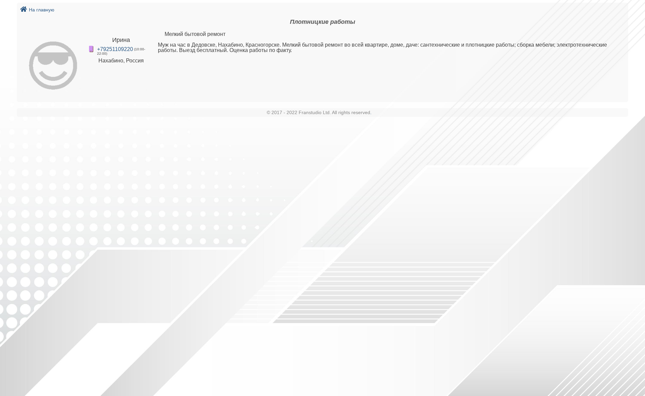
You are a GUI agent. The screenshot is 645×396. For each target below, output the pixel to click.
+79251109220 (115, 49)
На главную (41, 9)
